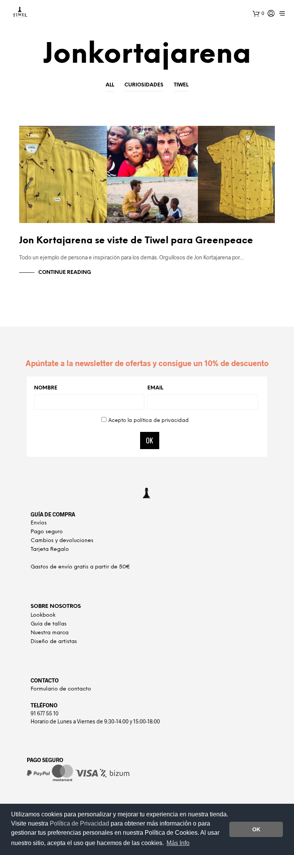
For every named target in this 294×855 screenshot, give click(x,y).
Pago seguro (47, 532)
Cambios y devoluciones (62, 541)
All (110, 85)
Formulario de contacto (61, 689)
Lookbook (43, 615)
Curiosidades (143, 85)
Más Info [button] (178, 843)
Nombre (45, 388)
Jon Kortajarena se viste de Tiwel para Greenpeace (136, 241)
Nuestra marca (50, 633)
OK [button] (256, 829)
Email (155, 388)
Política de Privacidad (80, 823)
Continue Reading (64, 272)
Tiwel (181, 85)
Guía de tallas (49, 624)
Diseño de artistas (54, 642)
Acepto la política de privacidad (148, 420)
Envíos (39, 523)
